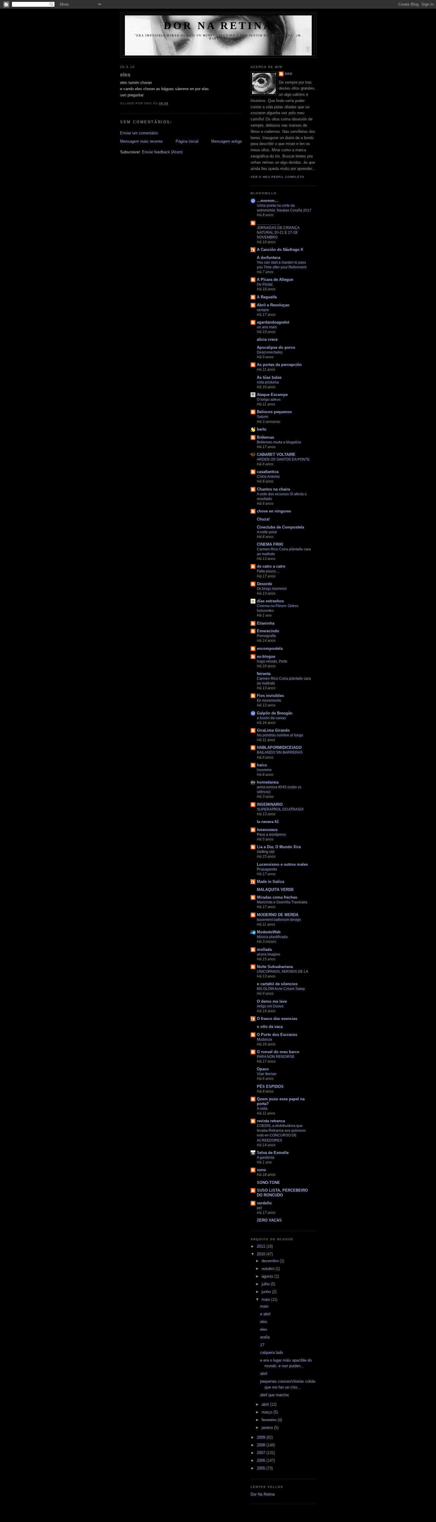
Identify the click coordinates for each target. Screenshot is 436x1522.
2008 (261, 1445)
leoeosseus (267, 829)
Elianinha (265, 623)
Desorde (264, 584)
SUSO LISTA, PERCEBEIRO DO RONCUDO (282, 1192)
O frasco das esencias (277, 1018)
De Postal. (265, 284)
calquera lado (271, 1352)
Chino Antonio (268, 477)
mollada (264, 949)
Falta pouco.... (268, 571)
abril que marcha (274, 1395)
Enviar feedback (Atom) (162, 152)
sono (261, 1170)
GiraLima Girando (273, 730)
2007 (261, 1453)
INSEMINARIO (270, 804)
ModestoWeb (269, 932)
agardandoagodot (273, 322)
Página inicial (187, 141)
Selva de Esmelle (273, 1152)
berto (261, 429)
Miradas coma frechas (277, 897)
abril (263, 1373)
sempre (263, 310)
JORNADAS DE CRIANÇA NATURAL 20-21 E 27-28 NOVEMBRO (278, 232)
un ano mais (267, 327)
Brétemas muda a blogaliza (279, 442)
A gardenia (265, 1157)
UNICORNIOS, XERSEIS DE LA (282, 971)
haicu (262, 765)
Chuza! (263, 519)
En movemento (269, 700)
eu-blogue (266, 656)
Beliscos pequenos (274, 412)
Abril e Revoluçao (273, 305)
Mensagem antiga (226, 141)
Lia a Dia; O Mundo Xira (279, 847)
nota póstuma (268, 382)
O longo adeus (269, 399)
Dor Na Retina (263, 1494)
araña (265, 1337)
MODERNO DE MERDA (277, 915)
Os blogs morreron (272, 589)
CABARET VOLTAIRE (276, 454)
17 (262, 1345)
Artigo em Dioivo (270, 1006)
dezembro (271, 1261)
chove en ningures (274, 511)
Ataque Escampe (272, 394)
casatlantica (268, 471)
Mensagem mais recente (141, 141)
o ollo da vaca (270, 1026)
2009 (261, 1437)
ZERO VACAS (269, 1220)
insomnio (264, 770)
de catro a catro (271, 566)
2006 (261, 1460)
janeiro (268, 1427)
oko (288, 73)
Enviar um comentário (139, 133)
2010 (261, 1254)
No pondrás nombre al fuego (280, 735)
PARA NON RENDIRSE (276, 1057)
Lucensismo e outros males (282, 864)
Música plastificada (272, 937)
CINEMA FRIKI (270, 544)
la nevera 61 (268, 821)
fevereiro (270, 1420)
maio (266, 1299)
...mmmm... (267, 200)
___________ (268, 223)
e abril (265, 1314)
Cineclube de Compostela (280, 527)
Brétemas (265, 437)
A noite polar (267, 532)
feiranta (263, 673)
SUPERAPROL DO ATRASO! (280, 809)
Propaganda (267, 869)
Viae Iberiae (266, 1074)
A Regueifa (267, 297)
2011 (261, 1246)
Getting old (265, 852)
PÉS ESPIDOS (270, 1086)
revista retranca (271, 1121)
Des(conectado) (270, 352)
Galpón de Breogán (274, 713)
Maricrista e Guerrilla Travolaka (282, 902)
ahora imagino (268, 954)
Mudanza (264, 1039)
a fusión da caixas (271, 718)
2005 (261, 1468)
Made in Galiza (270, 881)
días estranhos (270, 601)
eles (125, 75)
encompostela (270, 648)
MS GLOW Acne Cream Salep (281, 989)
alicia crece (267, 339)
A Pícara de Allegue (275, 279)
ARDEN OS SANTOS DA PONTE (283, 459)
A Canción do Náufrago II (280, 249)
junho (267, 1291)
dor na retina (218, 25)
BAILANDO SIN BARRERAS (280, 752)
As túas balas (269, 377)
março (267, 1412)
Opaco (263, 1069)
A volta (262, 1109)
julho (266, 1284)
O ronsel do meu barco (278, 1052)
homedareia (268, 782)
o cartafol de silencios (277, 984)
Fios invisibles (270, 695)
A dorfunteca (268, 257)
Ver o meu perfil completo (277, 177)
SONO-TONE (268, 1182)
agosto (268, 1276)
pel (259, 1208)
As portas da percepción (279, 364)
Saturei (262, 417)
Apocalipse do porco (276, 347)
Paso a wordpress (271, 834)
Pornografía (266, 636)
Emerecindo (268, 631)
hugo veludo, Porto (272, 661)
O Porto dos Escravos (277, 1034)
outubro (269, 1268)
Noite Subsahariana (275, 966)
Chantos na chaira (273, 489)
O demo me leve (272, 1001)
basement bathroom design (279, 920)
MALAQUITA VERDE (275, 889)
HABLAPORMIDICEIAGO (279, 747)
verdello (264, 1203)
